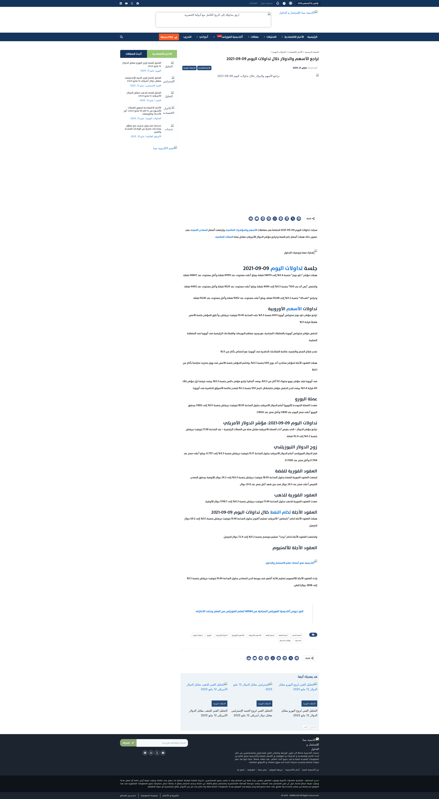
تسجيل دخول (267, 3)
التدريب (187, 37)
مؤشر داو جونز (285, 640)
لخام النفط (281, 512)
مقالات (255, 37)
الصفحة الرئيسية (312, 52)
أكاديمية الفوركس (230, 37)
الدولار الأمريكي (221, 635)
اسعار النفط (270, 635)
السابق (313, 727)
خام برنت (298, 640)
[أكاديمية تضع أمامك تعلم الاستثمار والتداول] (291, 562)
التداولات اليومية (279, 52)
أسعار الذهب (296, 635)
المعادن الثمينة (199, 230)
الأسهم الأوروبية (238, 635)
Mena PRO (167, 37)
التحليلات (271, 37)
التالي (305, 727)
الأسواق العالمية (153, 136)
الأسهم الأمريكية (255, 635)
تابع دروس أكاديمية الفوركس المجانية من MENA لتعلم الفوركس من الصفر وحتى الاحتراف (249, 611)
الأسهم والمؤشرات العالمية (241, 230)
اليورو (209, 635)
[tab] (162, 54)
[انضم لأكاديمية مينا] (165, 148)
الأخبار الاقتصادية (294, 37)
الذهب (158, 100)
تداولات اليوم (286, 268)
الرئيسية (312, 37)
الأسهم (294, 309)
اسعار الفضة (283, 635)
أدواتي (203, 37)
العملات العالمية (224, 237)
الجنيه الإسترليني (153, 85)
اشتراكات (253, 3)
